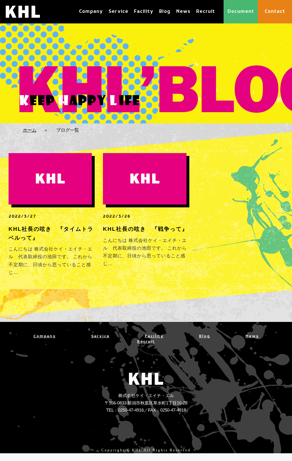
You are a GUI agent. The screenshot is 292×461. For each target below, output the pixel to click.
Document (241, 12)
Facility (143, 12)
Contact (275, 12)
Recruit (205, 12)
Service (118, 12)
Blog (165, 12)
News (183, 12)
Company (91, 12)
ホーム (29, 130)
